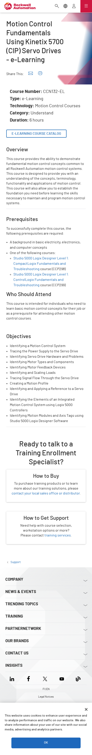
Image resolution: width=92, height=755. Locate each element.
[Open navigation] (86, 6)
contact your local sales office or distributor (46, 493)
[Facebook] (28, 678)
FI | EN (46, 689)
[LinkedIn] (13, 678)
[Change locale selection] (65, 6)
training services (57, 535)
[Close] (86, 709)
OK (46, 742)
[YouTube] (62, 678)
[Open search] (57, 6)
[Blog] (78, 678)
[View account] (74, 6)
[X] (45, 678)
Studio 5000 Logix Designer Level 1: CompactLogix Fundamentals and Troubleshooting (41, 264)
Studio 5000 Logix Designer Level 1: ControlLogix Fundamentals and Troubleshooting (41, 280)
